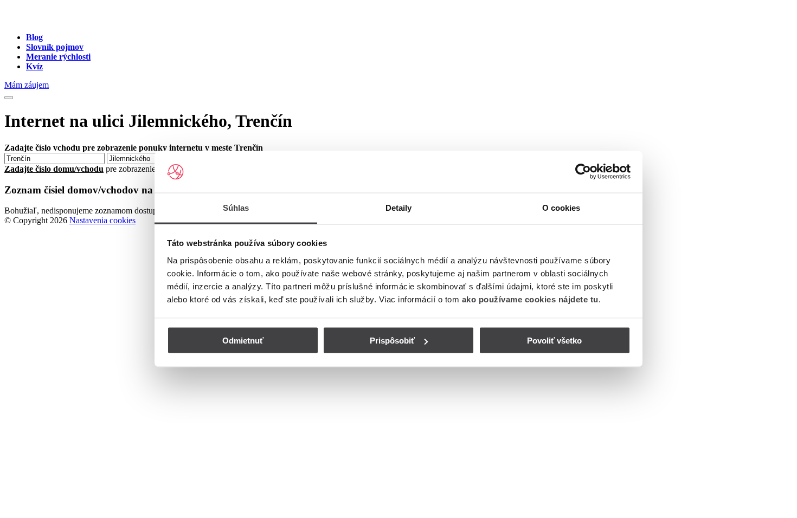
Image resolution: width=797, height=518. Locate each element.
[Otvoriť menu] (8, 97)
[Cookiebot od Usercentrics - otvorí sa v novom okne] (583, 172)
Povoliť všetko (554, 340)
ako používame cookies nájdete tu (530, 298)
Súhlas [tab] (236, 207)
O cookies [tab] (561, 207)
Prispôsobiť (392, 340)
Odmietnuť (242, 340)
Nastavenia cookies (102, 220)
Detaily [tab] (398, 207)
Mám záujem (26, 84)
